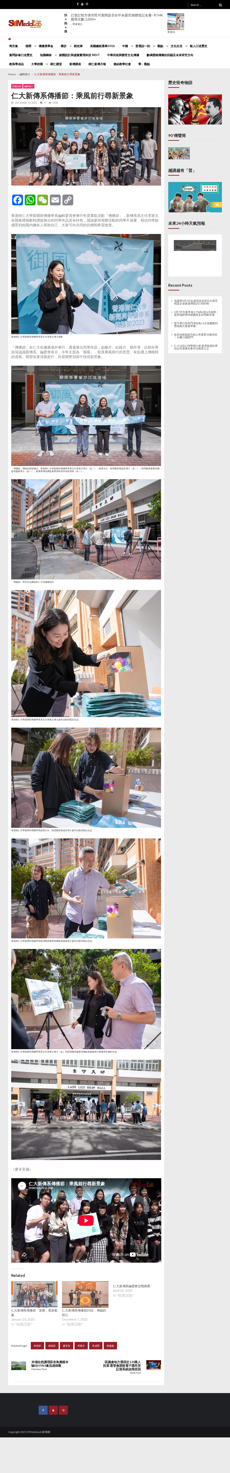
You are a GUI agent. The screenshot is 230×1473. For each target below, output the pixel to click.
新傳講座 (75, 64)
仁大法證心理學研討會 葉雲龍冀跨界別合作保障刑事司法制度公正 (196, 347)
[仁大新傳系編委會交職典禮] (136, 1294)
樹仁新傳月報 (97, 64)
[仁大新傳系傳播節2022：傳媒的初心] (85, 1294)
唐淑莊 (52, 1345)
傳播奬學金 (46, 46)
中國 (125, 46)
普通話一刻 (142, 46)
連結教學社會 (122, 64)
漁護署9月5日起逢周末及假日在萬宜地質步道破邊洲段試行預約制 (196, 302)
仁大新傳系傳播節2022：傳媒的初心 (84, 1312)
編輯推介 (28, 86)
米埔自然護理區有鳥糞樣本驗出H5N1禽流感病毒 (50, 1363)
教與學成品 (16, 64)
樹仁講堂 (56, 64)
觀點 (160, 46)
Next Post (135, 1373)
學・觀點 (144, 64)
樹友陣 (78, 46)
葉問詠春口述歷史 (21, 55)
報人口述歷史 (198, 46)
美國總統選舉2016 (102, 46)
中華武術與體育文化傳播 (123, 55)
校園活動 (16, 86)
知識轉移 (46, 55)
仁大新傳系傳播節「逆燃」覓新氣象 (34, 1312)
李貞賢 (96, 1345)
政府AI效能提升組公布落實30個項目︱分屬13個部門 (195, 336)
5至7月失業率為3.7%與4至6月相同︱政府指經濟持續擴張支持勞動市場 (196, 313)
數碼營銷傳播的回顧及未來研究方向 (170, 55)
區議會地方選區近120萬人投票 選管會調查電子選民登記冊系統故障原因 (122, 1365)
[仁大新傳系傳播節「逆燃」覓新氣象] (34, 1294)
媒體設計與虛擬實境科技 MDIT (79, 55)
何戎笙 (37, 1345)
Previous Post (38, 1369)
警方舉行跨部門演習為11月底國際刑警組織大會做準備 (196, 324)
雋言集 (13, 46)
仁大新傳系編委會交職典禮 (131, 1310)
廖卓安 (66, 1345)
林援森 (110, 1345)
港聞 (28, 46)
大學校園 (37, 64)
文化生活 (176, 46)
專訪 (63, 46)
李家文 (81, 1345)
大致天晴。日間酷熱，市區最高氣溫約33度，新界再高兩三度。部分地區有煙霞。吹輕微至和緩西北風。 (118, 19)
